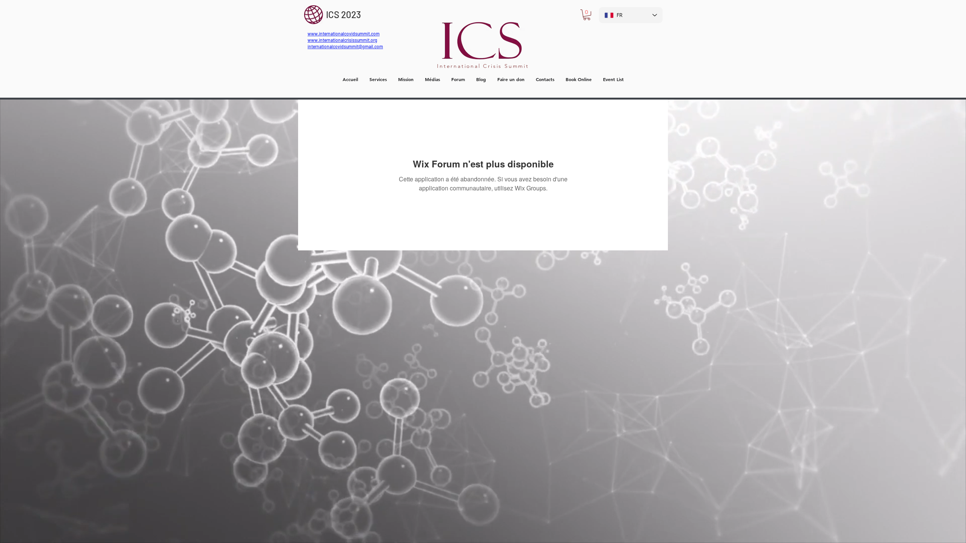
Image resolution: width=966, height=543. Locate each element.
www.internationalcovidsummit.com (344, 33)
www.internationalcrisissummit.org (342, 40)
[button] (586, 14)
